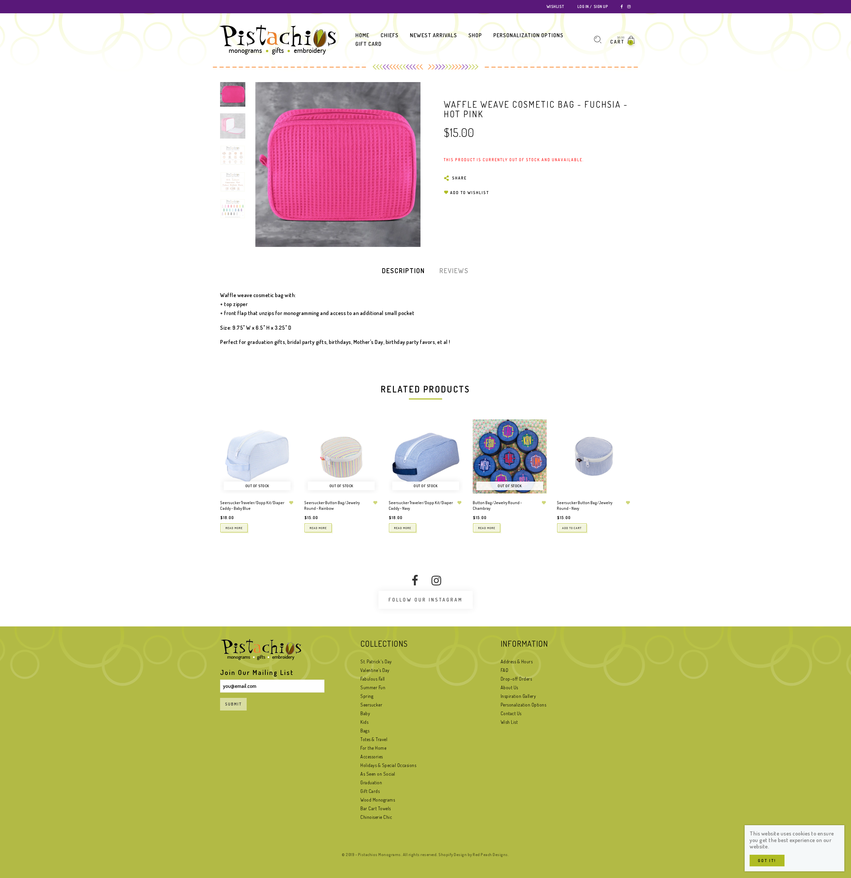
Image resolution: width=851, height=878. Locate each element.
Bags (364, 730)
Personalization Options (524, 705)
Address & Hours (517, 661)
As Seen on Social (377, 774)
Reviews (454, 270)
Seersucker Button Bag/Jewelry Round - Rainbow (332, 505)
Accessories (371, 756)
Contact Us (511, 713)
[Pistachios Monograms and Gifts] (277, 39)
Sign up (601, 6)
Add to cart (572, 528)
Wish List (509, 722)
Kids (364, 722)
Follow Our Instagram (426, 600)
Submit (233, 704)
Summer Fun (372, 687)
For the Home (373, 748)
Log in (583, 6)
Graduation (371, 782)
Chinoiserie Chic (376, 817)
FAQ (505, 670)
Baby (365, 713)
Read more (234, 528)
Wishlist (555, 6)
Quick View (282, 433)
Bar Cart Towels (375, 808)
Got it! (767, 860)
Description (403, 270)
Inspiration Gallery (518, 696)
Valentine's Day (375, 670)
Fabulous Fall (372, 679)
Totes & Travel (373, 739)
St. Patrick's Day (376, 661)
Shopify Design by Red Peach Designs (473, 854)
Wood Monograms (377, 800)
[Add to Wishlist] (291, 502)
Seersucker (371, 705)
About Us (509, 687)
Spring (366, 696)
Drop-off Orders (516, 679)
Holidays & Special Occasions (388, 765)
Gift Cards (370, 791)
